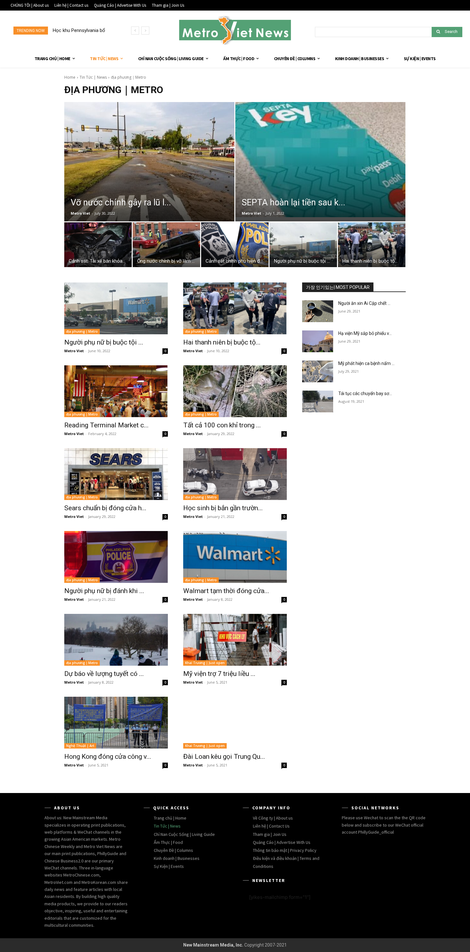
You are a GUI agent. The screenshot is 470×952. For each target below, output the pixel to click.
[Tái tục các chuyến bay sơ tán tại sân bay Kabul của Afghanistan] (317, 401)
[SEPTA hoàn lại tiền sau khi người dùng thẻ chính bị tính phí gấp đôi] (320, 159)
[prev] (135, 31)
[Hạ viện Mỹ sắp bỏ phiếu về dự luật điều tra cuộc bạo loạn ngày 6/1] (317, 341)
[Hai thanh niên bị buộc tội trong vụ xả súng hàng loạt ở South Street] (371, 246)
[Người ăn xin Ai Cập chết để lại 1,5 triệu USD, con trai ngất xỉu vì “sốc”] (317, 311)
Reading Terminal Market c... (106, 425)
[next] (145, 31)
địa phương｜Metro (82, 331)
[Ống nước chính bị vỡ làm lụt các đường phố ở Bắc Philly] (166, 246)
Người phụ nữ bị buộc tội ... (103, 342)
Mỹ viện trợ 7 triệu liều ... (219, 674)
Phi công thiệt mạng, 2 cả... (81, 30)
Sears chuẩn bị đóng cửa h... (105, 508)
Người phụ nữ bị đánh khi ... (104, 591)
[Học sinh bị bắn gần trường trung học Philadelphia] (235, 474)
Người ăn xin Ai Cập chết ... (364, 303)
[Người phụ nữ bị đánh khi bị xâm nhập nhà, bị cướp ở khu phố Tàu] (116, 557)
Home (69, 77)
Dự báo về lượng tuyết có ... (104, 674)
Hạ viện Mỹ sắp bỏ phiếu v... (365, 333)
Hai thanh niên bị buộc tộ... (222, 342)
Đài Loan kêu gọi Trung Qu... (224, 756)
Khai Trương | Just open (205, 663)
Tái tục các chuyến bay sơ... (365, 393)
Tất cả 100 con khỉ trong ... (222, 425)
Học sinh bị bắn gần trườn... (223, 508)
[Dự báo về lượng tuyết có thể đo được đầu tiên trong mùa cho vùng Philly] (116, 640)
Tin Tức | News (93, 77)
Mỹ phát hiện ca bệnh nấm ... (366, 363)
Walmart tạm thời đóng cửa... (226, 591)
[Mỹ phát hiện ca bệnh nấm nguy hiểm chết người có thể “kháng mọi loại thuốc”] (317, 371)
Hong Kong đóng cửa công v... (107, 756)
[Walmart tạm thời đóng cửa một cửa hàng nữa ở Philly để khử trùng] (235, 557)
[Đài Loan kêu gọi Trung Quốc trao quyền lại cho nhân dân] (235, 723)
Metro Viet (80, 213)
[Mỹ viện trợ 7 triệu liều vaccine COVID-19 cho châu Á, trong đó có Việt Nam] (235, 640)
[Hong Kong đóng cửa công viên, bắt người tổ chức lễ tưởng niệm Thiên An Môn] (116, 723)
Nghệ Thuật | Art (80, 745)
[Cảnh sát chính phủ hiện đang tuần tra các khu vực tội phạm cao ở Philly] (235, 246)
